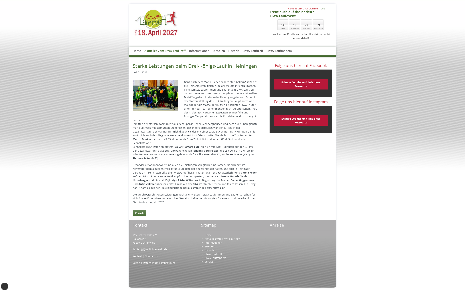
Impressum (168, 262)
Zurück (139, 213)
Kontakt (138, 256)
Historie (233, 51)
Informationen (199, 51)
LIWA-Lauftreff (253, 51)
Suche (137, 262)
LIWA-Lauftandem (279, 51)
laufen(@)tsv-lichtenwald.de (150, 249)
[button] (199, 55)
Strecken (219, 51)
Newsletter (151, 256)
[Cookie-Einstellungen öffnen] (4, 286)
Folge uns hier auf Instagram (301, 102)
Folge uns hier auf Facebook (301, 65)
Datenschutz (150, 262)
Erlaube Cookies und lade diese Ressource (300, 84)
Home (137, 51)
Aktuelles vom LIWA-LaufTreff (165, 51)
